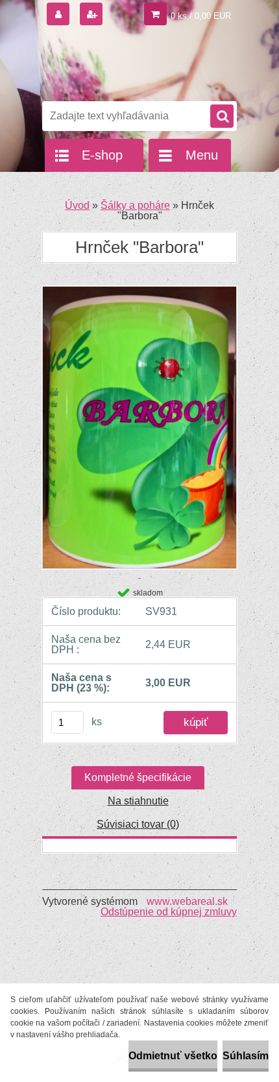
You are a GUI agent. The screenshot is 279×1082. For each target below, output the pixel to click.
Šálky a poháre (135, 205)
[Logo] (131, 63)
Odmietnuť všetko (172, 1055)
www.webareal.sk (187, 901)
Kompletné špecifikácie (137, 777)
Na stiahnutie (138, 800)
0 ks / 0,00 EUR (201, 16)
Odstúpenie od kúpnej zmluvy (169, 911)
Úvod (77, 205)
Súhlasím (246, 1055)
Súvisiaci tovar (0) (138, 824)
